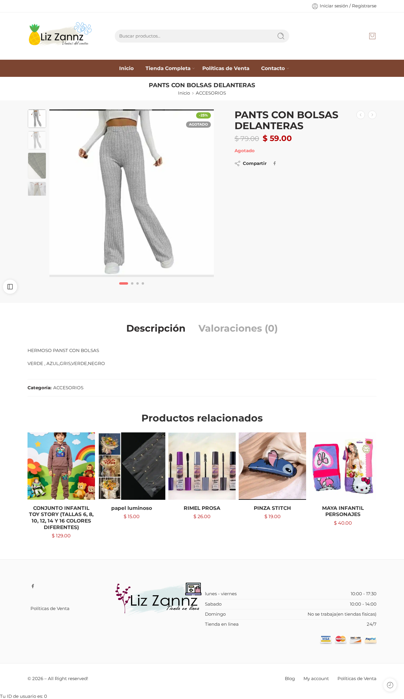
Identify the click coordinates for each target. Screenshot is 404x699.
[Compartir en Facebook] (274, 163)
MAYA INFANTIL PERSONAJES (343, 511)
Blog (290, 678)
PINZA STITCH (272, 508)
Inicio (126, 68)
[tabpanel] (131, 194)
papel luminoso (131, 508)
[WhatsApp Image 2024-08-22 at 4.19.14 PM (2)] (131, 193)
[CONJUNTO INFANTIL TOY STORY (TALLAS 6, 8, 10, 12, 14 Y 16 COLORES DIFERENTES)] (61, 466)
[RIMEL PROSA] (202, 466)
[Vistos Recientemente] (390, 685)
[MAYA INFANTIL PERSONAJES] (342, 466)
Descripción (155, 328)
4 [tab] (143, 288)
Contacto (273, 68)
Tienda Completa (168, 68)
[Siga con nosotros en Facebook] (32, 586)
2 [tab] (132, 288)
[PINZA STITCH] (272, 466)
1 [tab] (124, 288)
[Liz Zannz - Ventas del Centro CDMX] (61, 36)
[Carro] (372, 36)
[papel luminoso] (131, 466)
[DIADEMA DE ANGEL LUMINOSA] (372, 115)
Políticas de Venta (225, 68)
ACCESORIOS (211, 93)
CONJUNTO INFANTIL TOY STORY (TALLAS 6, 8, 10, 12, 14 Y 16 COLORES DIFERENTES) (61, 517)
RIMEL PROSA (202, 508)
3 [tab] (137, 288)
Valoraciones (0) (238, 328)
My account (316, 678)
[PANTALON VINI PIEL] (360, 115)
